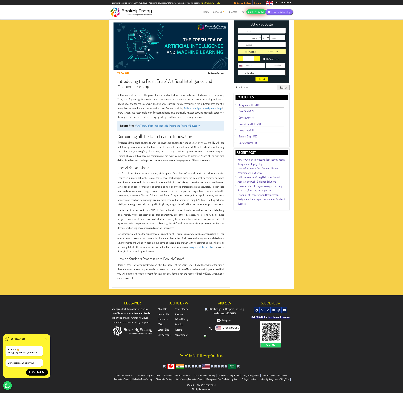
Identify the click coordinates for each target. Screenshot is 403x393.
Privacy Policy (181, 309)
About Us (162, 309)
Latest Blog (163, 329)
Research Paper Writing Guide (275, 375)
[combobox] (241, 66)
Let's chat (35, 372)
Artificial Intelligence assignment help (203, 108)
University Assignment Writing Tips (274, 379)
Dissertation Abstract (124, 375)
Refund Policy (181, 319)
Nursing (178, 329)
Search (283, 87)
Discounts (163, 319)
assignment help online (202, 247)
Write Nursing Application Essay (189, 379)
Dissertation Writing (164, 379)
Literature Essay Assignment (148, 375)
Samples (178, 324)
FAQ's (160, 324)
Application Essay (121, 379)
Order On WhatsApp (280, 12)
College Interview (249, 379)
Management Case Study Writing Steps (222, 379)
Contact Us (163, 314)
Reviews (178, 314)
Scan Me (270, 345)
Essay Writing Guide (250, 375)
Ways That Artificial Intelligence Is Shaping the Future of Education (167, 125)
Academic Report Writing (204, 375)
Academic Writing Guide (229, 375)
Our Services (164, 335)
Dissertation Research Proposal (177, 375)
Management (180, 335)
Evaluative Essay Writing (142, 379)
